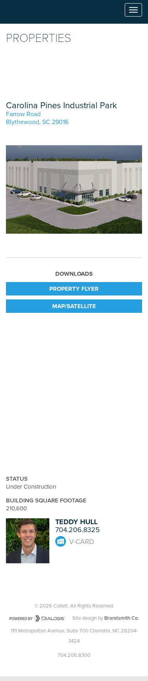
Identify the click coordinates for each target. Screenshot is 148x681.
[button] (12, 190)
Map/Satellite (74, 306)
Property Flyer (74, 288)
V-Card (81, 541)
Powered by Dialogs (37, 618)
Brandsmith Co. (121, 618)
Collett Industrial (28, 14)
